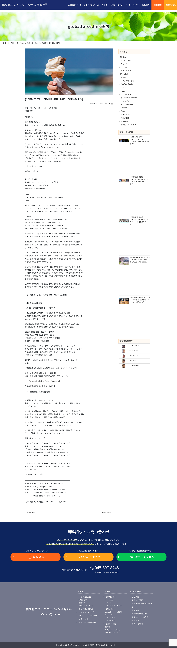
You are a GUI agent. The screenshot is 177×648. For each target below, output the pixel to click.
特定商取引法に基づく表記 (142, 605)
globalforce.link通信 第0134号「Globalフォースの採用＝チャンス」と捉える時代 (140, 299)
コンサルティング (87, 5)
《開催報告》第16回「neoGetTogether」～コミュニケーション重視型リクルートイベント (139, 220)
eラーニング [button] (102, 5)
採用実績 (124, 121)
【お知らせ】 (124, 57)
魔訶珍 (123, 77)
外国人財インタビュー (129, 80)
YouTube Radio (127, 84)
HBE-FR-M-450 (134, 346)
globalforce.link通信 (106, 104)
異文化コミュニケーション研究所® (49, 609)
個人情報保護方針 (139, 613)
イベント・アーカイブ (129, 70)
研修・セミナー (85, 619)
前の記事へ (32, 512)
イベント (124, 67)
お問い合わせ (171, 5)
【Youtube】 (124, 74)
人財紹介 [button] (72, 5)
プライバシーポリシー (141, 617)
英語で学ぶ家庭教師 (87, 622)
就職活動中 (125, 118)
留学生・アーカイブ (128, 124)
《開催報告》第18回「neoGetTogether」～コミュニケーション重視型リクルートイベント (139, 140)
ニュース (124, 64)
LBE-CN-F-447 (133, 360)
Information (126, 60)
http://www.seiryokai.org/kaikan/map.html (42, 381)
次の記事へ (106, 512)
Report (124, 108)
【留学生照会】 (125, 114)
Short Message (127, 104)
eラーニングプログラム (89, 615)
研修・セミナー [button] (118, 5)
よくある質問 (137, 600)
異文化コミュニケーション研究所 (24, 5)
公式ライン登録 (144, 557)
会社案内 (146, 5)
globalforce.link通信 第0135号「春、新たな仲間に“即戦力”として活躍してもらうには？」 (140, 259)
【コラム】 (123, 87)
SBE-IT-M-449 (133, 351)
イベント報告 (126, 94)
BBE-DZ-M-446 (134, 365)
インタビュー (126, 101)
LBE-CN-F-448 (133, 355)
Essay (123, 111)
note (123, 91)
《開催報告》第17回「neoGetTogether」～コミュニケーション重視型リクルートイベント (139, 180)
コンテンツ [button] (133, 5)
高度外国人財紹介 (86, 609)
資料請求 (158, 5)
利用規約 (135, 610)
